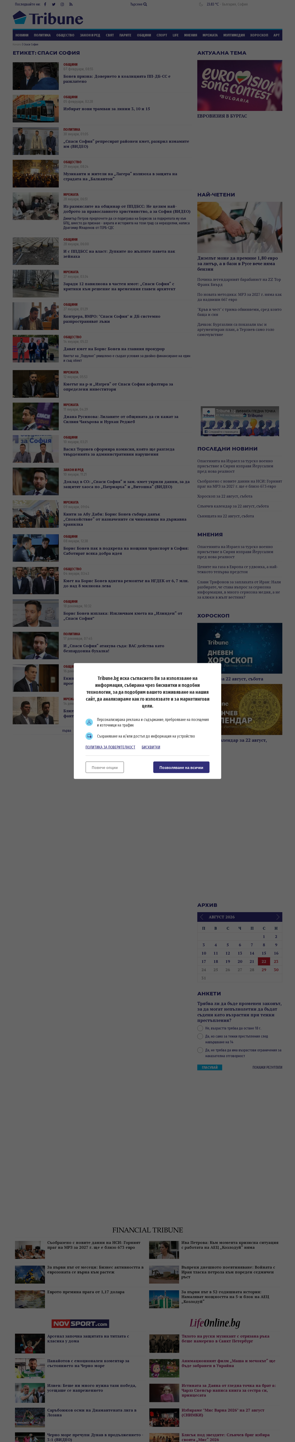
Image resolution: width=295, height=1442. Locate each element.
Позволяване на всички (181, 768)
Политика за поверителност (110, 747)
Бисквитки (151, 747)
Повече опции (105, 768)
